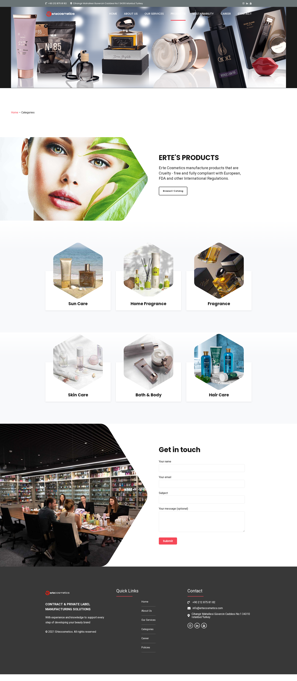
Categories (147, 629)
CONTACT (245, 14)
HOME (113, 14)
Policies (145, 647)
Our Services (148, 620)
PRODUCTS (178, 14)
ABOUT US (131, 14)
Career (145, 638)
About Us (146, 610)
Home (14, 112)
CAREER (226, 14)
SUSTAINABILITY (203, 14)
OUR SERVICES (154, 14)
